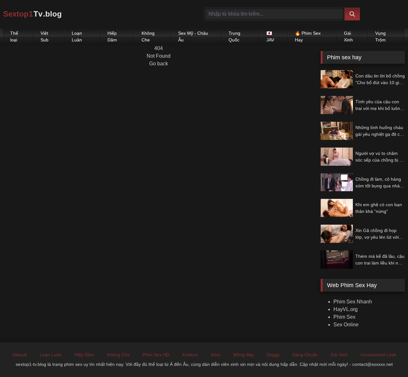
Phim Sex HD (155, 354)
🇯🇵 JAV (270, 36)
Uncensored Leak (378, 354)
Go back (158, 63)
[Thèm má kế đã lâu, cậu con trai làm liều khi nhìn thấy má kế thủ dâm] (337, 259)
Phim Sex (344, 317)
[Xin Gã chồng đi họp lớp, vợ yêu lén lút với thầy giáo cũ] (337, 234)
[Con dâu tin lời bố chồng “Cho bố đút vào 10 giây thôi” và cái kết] (337, 79)
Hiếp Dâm (112, 36)
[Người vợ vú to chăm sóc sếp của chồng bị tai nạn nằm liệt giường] (337, 157)
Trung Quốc (234, 36)
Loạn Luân (77, 36)
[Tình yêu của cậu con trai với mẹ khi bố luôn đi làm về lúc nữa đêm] (337, 105)
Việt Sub (44, 36)
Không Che (148, 36)
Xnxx (216, 354)
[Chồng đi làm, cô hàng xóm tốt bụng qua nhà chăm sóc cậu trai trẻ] (337, 182)
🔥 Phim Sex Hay (308, 36)
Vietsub (19, 354)
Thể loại (14, 36)
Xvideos (190, 354)
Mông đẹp (243, 354)
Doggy (273, 354)
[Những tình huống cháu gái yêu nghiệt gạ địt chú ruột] (337, 131)
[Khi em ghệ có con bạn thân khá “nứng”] (337, 208)
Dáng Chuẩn (305, 354)
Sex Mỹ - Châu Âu (193, 36)
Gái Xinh (348, 36)
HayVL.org (345, 309)
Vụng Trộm (380, 36)
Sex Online (346, 324)
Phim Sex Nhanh (352, 301)
